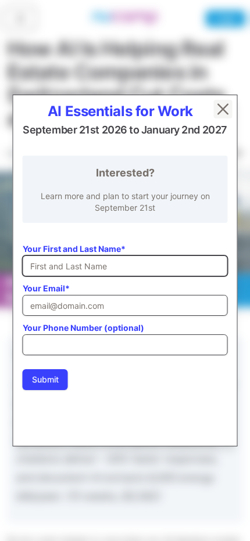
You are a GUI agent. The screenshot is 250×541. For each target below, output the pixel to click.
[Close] (223, 109)
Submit (45, 379)
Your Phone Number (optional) (83, 328)
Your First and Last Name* (74, 249)
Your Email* (46, 288)
